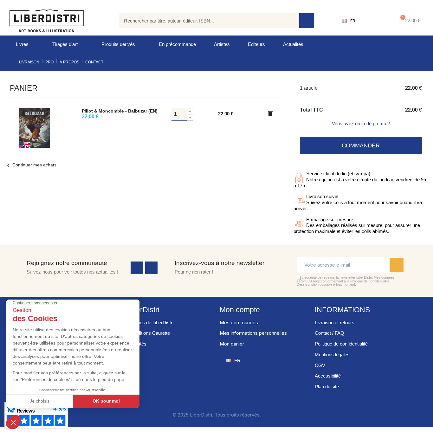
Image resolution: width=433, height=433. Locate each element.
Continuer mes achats (30, 164)
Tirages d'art (65, 44)
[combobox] (204, 20)
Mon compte (240, 310)
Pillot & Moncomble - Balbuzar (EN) (120, 110)
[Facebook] (137, 268)
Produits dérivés (118, 44)
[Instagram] (151, 268)
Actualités (293, 44)
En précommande (177, 44)
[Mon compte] (375, 20)
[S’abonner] (397, 265)
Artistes (222, 44)
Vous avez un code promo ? (361, 123)
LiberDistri (142, 310)
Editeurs (256, 44)
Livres (22, 44)
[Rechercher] (306, 20)
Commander (361, 145)
